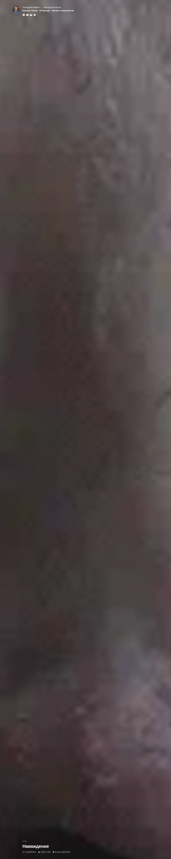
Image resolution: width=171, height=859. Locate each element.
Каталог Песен (30, 10)
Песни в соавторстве (63, 10)
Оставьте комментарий (62, 852)
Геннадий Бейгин (31, 7)
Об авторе (44, 10)
